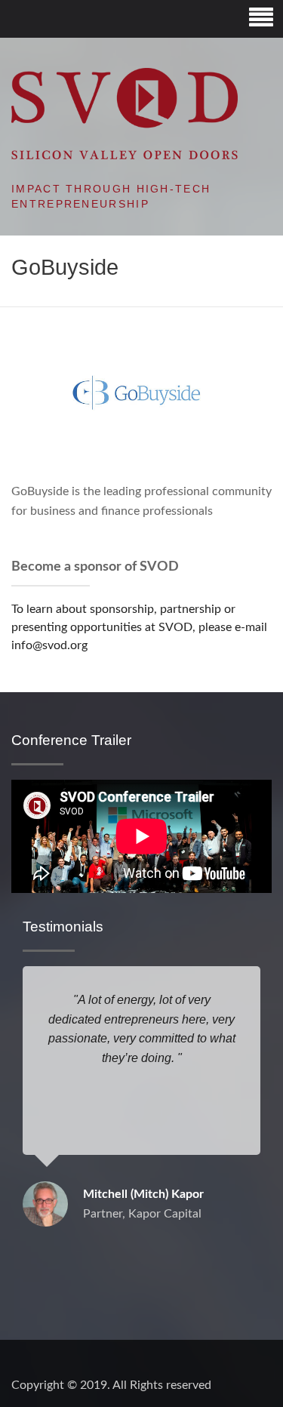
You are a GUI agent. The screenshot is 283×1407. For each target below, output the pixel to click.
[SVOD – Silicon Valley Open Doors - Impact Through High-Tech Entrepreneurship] (124, 113)
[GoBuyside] (141, 391)
